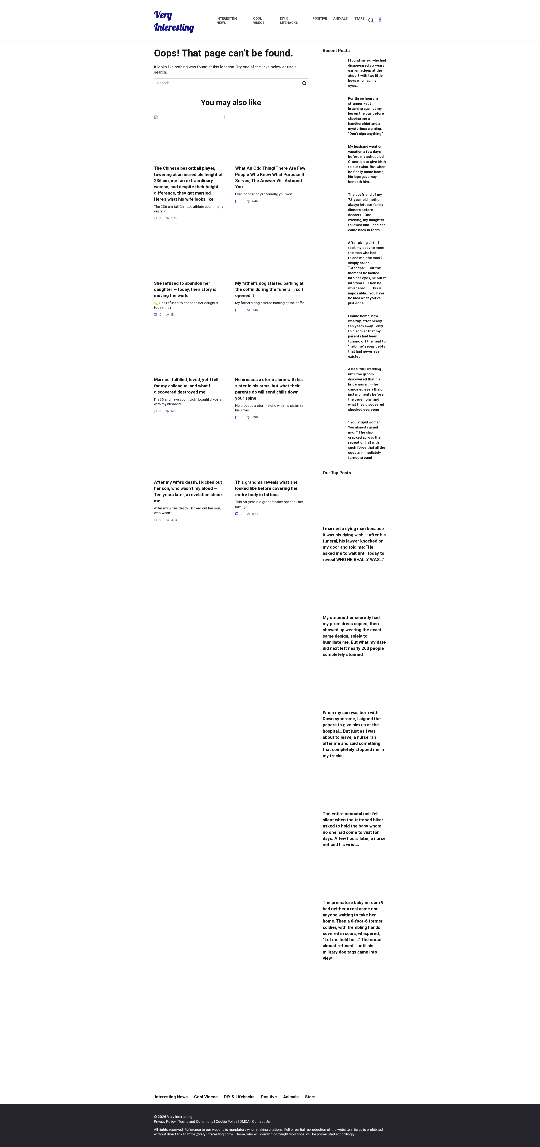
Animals (340, 18)
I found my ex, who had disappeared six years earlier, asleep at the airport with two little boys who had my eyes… (367, 73)
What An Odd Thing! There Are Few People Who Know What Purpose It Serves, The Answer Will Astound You (270, 177)
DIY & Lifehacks (239, 1096)
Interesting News (171, 1096)
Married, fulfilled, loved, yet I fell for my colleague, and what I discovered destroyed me (186, 386)
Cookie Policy (226, 1121)
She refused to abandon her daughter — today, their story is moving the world (185, 289)
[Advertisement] (354, 1043)
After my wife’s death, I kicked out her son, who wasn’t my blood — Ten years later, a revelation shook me (188, 491)
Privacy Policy (165, 1121)
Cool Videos (206, 1096)
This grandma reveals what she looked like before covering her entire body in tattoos (266, 488)
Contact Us (261, 1121)
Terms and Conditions (195, 1121)
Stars (359, 18)
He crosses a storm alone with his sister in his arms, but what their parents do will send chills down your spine (269, 389)
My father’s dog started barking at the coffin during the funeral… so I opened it (269, 289)
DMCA (245, 1121)
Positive (320, 18)
